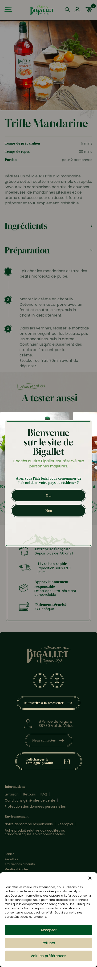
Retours (29, 794)
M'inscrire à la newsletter (44, 703)
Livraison (12, 794)
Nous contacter (44, 740)
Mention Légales (16, 869)
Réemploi (65, 824)
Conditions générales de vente (30, 800)
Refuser (48, 942)
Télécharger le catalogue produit (39, 761)
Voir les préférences (48, 955)
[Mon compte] (77, 10)
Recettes (11, 859)
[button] (90, 878)
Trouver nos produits (20, 864)
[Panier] (88, 10)
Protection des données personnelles (35, 806)
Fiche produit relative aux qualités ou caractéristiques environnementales (35, 832)
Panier (9, 854)
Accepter (48, 930)
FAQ (43, 794)
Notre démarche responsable (29, 824)
